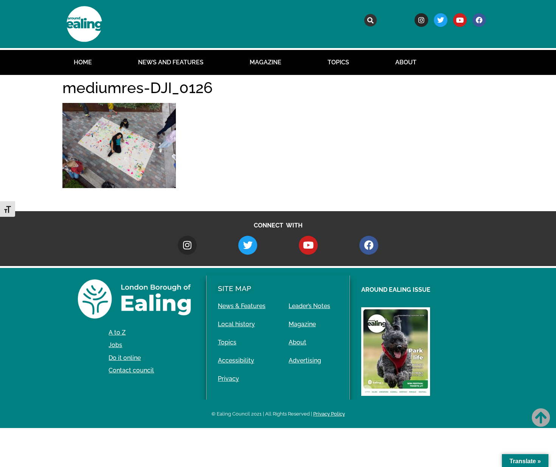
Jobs (115, 345)
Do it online (125, 357)
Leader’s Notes (309, 306)
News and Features (170, 62)
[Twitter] (440, 20)
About (405, 62)
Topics (338, 62)
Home (83, 62)
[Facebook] (479, 20)
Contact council (131, 370)
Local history (236, 324)
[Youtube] (460, 20)
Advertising (305, 360)
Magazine (265, 62)
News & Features (242, 306)
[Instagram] (421, 20)
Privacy (228, 378)
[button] (370, 20)
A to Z (117, 332)
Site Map (234, 288)
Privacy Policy (329, 414)
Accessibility (236, 360)
